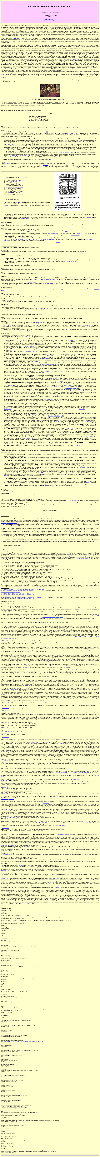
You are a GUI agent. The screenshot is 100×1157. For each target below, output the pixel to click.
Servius (21, 746)
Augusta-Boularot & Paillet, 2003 (64, 772)
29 (61, 381)
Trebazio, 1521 (4, 878)
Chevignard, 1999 (74, 59)
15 (31, 215)
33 (28, 471)
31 (61, 418)
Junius (4, 733)
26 (84, 349)
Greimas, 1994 (22, 155)
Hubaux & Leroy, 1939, (81, 636)
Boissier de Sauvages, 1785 (65, 152)
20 (34, 301)
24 (57, 346)
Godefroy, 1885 (14, 155)
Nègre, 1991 (11, 144)
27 (83, 368)
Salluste (6, 751)
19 (62, 289)
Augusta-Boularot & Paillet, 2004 (81, 772)
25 (11, 349)
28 (42, 372)
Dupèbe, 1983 (7, 409)
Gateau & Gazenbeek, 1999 (52, 364)
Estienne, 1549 (4, 642)
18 (65, 282)
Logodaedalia (16, 38)
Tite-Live (5, 739)
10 (81, 66)
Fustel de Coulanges (29, 346)
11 (5, 77)
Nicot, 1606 (6, 640)
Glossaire (12, 156)
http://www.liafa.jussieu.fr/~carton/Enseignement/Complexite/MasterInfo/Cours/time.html (22, 589)
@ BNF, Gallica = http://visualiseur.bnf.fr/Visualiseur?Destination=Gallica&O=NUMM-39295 (23, 1041)
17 (66, 231)
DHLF (67, 133)
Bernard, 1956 (7, 809)
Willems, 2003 (95, 615)
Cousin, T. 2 (73, 277)
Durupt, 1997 (40, 364)
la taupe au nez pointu (31, 351)
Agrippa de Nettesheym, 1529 (82, 558)
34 (84, 481)
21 (49, 308)
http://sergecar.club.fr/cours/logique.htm (10, 592)
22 (97, 322)
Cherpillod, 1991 (48, 399)
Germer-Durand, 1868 (65, 390)
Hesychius (45, 165)
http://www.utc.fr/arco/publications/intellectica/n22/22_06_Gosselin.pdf (18, 590)
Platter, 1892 (82, 409)
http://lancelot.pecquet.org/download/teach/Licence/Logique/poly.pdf (17, 594)
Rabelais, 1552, (7, 799)
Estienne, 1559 (67, 385)
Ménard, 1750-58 (79, 390)
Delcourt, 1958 (68, 261)
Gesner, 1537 (69, 388)
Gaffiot (45, 702)
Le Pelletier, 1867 (75, 235)
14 (50, 159)
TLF (39, 279)
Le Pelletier (7, 163)
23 (66, 329)
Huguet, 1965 (4, 760)
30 (64, 389)
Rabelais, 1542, (7, 793)
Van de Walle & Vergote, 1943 (8, 845)
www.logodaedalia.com (50, 19)
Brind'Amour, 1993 (24, 903)
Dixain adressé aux (79, 73)
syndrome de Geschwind (48, 617)
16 (28, 231)
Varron (46, 742)
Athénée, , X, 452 (26, 598)
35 (66, 535)
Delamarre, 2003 (63, 825)
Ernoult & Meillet (74, 133)
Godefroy (4, 734)
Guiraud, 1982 (75, 779)
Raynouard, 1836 (10, 817)
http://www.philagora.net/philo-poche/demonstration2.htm (15, 593)
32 (37, 420)
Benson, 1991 (59, 617)
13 (79, 140)
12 (47, 132)
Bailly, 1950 (87, 325)
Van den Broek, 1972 (6, 638)
